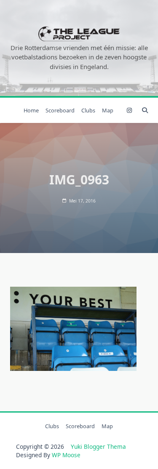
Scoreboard (60, 110)
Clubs (88, 110)
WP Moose (66, 455)
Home (31, 110)
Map (107, 110)
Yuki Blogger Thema (98, 446)
